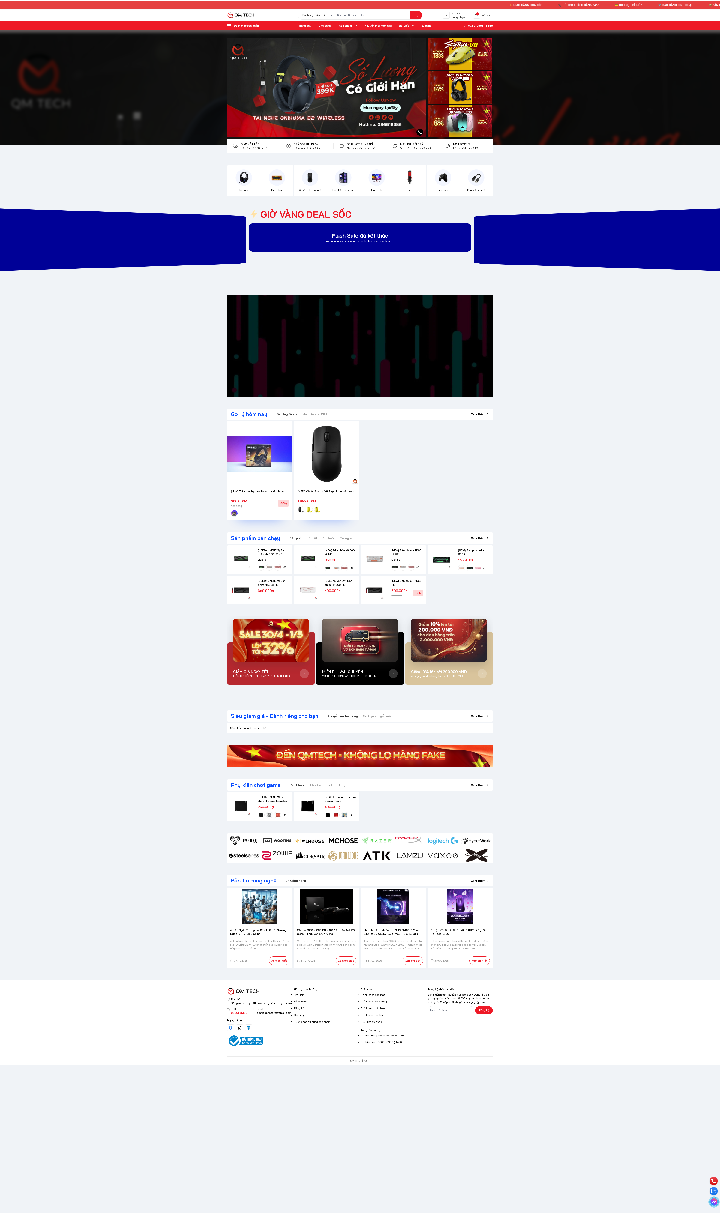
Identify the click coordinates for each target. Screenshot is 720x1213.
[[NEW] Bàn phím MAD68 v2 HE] (307, 559)
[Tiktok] (240, 1027)
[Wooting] (277, 840)
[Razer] (376, 840)
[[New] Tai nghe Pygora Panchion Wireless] (259, 454)
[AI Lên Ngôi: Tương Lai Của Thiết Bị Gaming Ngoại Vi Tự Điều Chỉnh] (260, 906)
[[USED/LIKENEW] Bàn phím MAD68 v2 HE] (241, 559)
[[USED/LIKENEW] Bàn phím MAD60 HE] (307, 589)
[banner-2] (460, 87)
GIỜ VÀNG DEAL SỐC (306, 214)
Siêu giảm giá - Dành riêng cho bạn (274, 716)
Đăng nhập (300, 1001)
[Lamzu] (409, 855)
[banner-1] (460, 54)
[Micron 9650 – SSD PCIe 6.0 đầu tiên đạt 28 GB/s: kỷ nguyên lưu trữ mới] (327, 906)
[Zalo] (248, 1028)
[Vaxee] (443, 855)
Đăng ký (299, 1008)
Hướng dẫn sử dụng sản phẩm (312, 1021)
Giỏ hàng (299, 1015)
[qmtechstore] (240, 15)
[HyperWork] (476, 840)
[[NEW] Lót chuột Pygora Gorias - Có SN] (307, 805)
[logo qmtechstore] (259, 991)
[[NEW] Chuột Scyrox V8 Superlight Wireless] (326, 454)
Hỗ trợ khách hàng (306, 989)
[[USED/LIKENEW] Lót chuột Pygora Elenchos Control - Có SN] (241, 805)
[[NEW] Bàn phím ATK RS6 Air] (441, 559)
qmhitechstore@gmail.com (274, 1012)
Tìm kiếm (299, 994)
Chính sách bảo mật (373, 994)
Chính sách (367, 989)
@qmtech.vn (340, 345)
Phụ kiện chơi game (255, 785)
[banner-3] (460, 121)
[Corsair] (310, 855)
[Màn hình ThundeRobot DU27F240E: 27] (393, 906)
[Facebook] (230, 1028)
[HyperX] (409, 840)
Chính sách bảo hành (373, 1008)
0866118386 (239, 1012)
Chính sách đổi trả (372, 1015)
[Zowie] (277, 855)
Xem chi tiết (279, 960)
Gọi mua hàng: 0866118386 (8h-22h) (383, 1035)
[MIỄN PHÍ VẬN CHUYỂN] (360, 640)
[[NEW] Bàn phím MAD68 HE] (374, 589)
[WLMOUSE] (310, 840)
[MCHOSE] (343, 840)
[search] (416, 15)
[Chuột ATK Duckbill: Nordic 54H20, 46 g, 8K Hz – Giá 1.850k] (460, 906)
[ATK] (376, 855)
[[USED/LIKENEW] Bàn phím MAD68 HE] (241, 589)
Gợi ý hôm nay (249, 414)
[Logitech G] (443, 840)
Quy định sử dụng (371, 1021)
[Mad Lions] (343, 855)
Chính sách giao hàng (374, 1001)
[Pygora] (243, 840)
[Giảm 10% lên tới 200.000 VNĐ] (449, 640)
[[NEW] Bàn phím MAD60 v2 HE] (374, 559)
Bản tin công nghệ (254, 880)
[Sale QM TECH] (326, 87)
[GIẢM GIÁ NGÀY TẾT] (271, 640)
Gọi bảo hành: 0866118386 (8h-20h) (382, 1042)
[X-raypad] (476, 855)
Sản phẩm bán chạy (255, 538)
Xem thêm (478, 414)
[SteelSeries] (243, 855)
